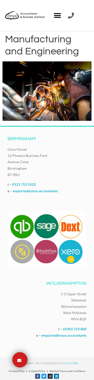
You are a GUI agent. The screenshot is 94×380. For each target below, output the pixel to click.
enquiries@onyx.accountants (35, 191)
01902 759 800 (74, 329)
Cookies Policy (37, 371)
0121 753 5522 (24, 184)
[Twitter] (43, 376)
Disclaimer (70, 363)
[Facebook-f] (37, 376)
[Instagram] (50, 376)
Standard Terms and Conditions (67, 371)
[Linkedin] (56, 376)
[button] (57, 15)
